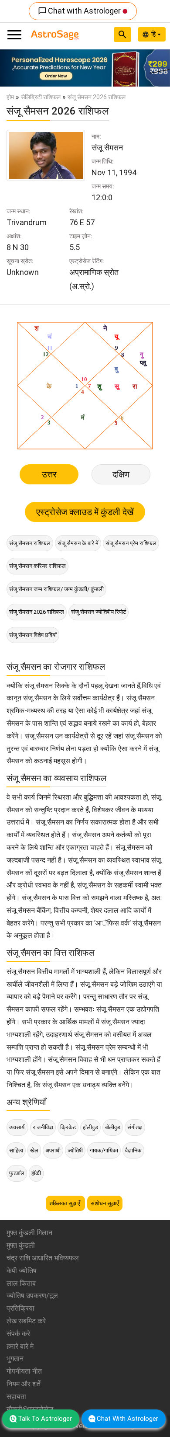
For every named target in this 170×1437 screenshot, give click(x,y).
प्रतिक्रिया (20, 1308)
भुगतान (15, 1358)
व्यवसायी (17, 1127)
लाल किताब (21, 1283)
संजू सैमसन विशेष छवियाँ (33, 635)
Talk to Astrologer (45, 1419)
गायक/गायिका (104, 1150)
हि (154, 34)
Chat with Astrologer (80, 10)
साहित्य (16, 1150)
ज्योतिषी (75, 1150)
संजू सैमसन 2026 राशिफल (36, 612)
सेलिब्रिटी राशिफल (41, 97)
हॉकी (36, 1173)
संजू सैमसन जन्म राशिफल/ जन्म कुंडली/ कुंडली (56, 589)
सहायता (16, 1396)
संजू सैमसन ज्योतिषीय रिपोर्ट (98, 612)
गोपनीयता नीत (24, 1371)
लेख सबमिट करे (26, 1321)
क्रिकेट (68, 1127)
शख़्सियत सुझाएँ (65, 1203)
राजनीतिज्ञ (43, 1127)
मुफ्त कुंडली (21, 1245)
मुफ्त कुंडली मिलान (29, 1232)
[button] (13, 68)
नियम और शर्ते (24, 1384)
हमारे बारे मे (20, 1346)
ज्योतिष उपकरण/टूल (32, 1295)
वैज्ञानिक (133, 1150)
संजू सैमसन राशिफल (30, 543)
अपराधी (53, 1150)
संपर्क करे (18, 1333)
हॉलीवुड (90, 1127)
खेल (34, 1150)
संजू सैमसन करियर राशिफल (37, 566)
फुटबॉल (16, 1173)
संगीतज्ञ (135, 1127)
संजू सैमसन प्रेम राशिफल (130, 543)
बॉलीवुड (112, 1127)
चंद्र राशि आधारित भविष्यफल (43, 1258)
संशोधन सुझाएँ (105, 1203)
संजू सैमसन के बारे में (78, 543)
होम (10, 97)
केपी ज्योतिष (22, 1271)
